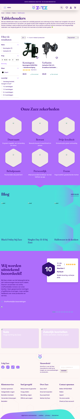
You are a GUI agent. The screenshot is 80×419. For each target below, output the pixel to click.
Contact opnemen (7, 389)
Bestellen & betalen (7, 395)
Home (2, 13)
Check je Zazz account (66, 401)
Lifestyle (8, 13)
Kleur (3, 68)
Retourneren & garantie (28, 389)
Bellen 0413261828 (65, 389)
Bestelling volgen (26, 395)
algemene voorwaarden (29, 415)
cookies (41, 415)
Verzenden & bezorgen (8, 398)
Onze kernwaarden (46, 392)
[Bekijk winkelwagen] (75, 8)
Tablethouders (21, 13)
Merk (3, 45)
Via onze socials (64, 398)
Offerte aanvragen (26, 398)
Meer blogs (75, 194)
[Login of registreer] (71, 8)
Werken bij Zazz (45, 398)
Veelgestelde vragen (8, 392)
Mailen (61, 392)
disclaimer (55, 415)
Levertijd (4, 78)
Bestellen (4, 401)
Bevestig (4, 63)
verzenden (63, 370)
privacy (47, 415)
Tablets (14, 13)
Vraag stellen (25, 392)
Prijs (2, 56)
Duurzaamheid (45, 395)
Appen (61, 395)
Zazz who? (43, 389)
